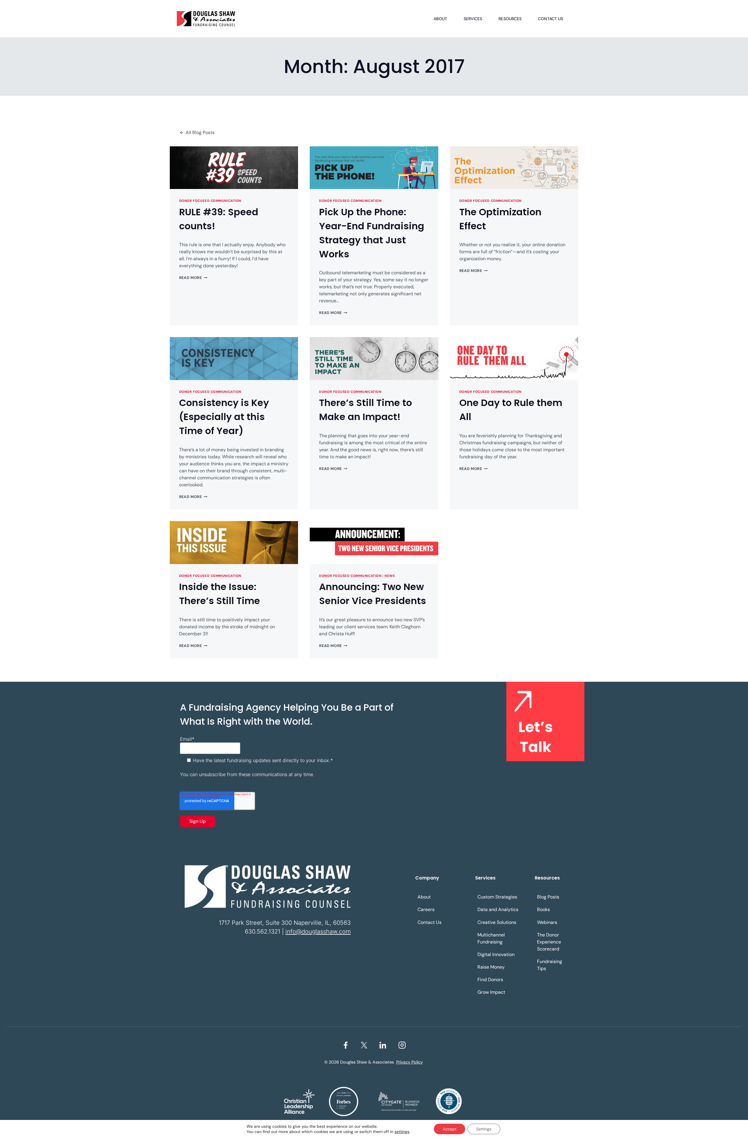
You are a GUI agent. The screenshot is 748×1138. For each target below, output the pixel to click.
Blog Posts (548, 897)
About (440, 18)
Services (473, 18)
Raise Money (491, 967)
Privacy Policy (409, 1062)
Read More (193, 277)
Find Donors (490, 979)
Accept (449, 1129)
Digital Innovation (496, 954)
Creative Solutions (496, 922)
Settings (483, 1129)
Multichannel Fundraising (491, 938)
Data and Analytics (497, 909)
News (390, 576)
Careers (426, 909)
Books (543, 909)
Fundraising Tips (549, 965)
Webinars (547, 922)
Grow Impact (491, 992)
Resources (510, 18)
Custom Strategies (497, 897)
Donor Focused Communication (210, 201)
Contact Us (550, 18)
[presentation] (234, 167)
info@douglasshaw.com (318, 931)
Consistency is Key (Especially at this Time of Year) (224, 416)
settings (401, 1131)
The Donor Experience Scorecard (549, 942)
